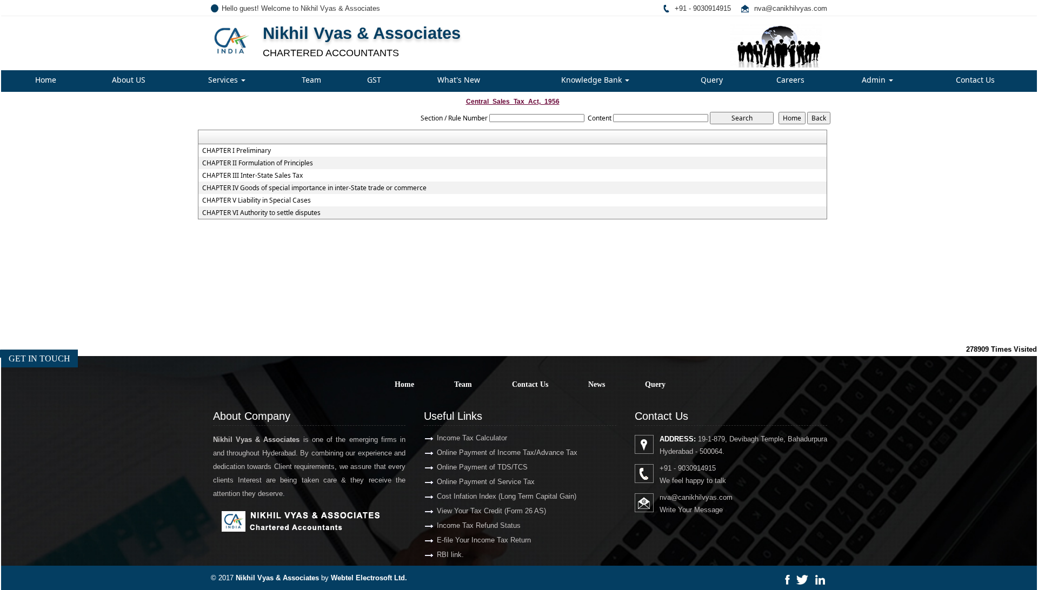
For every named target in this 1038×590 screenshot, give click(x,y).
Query (712, 80)
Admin (875, 80)
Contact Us (975, 80)
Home (45, 80)
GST (374, 80)
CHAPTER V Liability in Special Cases (256, 200)
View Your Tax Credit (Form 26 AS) (491, 511)
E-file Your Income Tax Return (484, 540)
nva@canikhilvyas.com (790, 8)
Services (224, 80)
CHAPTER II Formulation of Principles (257, 163)
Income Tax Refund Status (479, 525)
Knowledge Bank (592, 80)
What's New (458, 80)
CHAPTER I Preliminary (236, 150)
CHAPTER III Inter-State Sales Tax (252, 175)
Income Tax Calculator (472, 438)
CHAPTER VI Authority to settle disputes (261, 213)
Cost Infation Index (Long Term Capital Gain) (506, 496)
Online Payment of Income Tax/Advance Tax (507, 452)
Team (311, 80)
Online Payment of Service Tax (486, 482)
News (596, 384)
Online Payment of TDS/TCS (482, 467)
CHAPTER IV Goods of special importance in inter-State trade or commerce (314, 188)
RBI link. (450, 555)
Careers (790, 80)
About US (128, 80)
